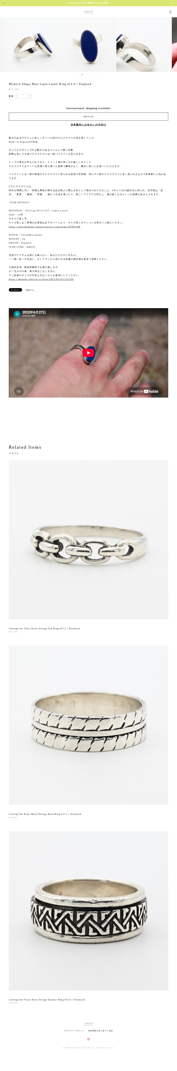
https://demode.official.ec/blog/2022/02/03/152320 (41, 279)
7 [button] (86, 74)
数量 (11, 96)
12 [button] (97, 74)
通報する (30, 290)
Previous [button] (5, 44)
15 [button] (104, 74)
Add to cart (88, 116)
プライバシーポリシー (74, 1031)
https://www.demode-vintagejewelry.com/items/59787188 (44, 226)
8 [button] (88, 74)
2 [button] (75, 74)
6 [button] (84, 74)
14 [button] (102, 74)
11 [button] (95, 74)
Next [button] (172, 44)
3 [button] (77, 74)
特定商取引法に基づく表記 (100, 1031)
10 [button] (93, 74)
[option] (33, 44)
